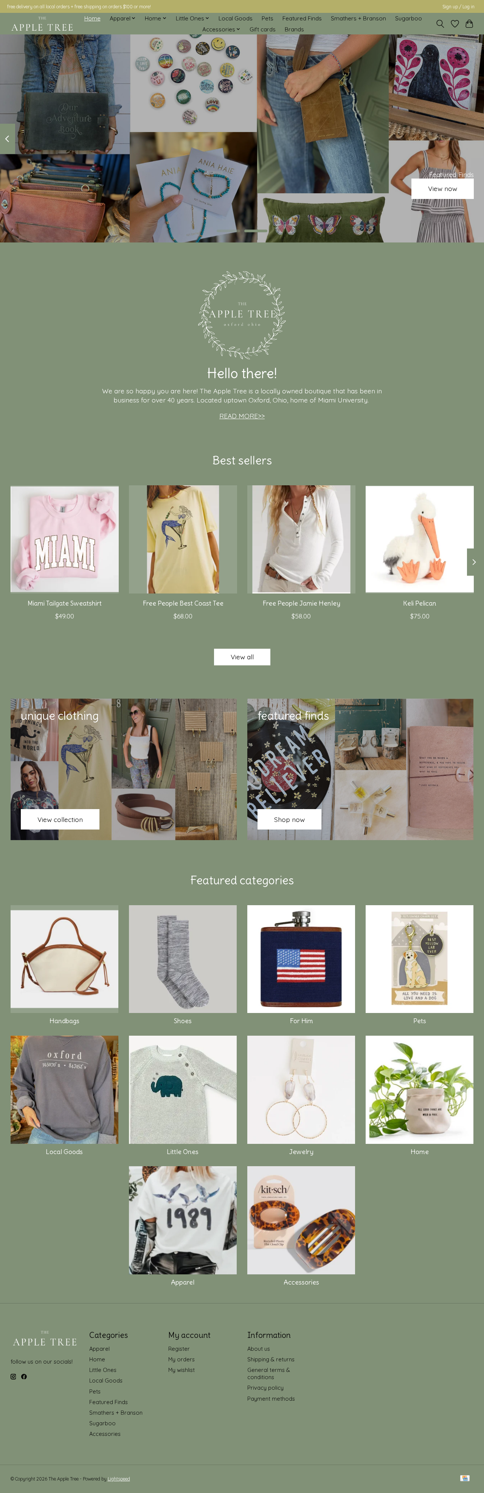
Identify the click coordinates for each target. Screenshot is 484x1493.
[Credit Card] (465, 1478)
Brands (294, 29)
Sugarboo (408, 18)
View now (442, 189)
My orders (181, 1359)
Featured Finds (302, 18)
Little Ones (183, 1152)
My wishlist (181, 1369)
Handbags (64, 1021)
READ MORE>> (242, 416)
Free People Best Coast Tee (182, 603)
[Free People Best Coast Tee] (183, 539)
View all (242, 657)
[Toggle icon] (439, 24)
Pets (267, 18)
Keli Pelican (419, 603)
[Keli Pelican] (420, 539)
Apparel (182, 1282)
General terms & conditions (268, 1373)
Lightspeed (119, 1479)
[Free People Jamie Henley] (301, 539)
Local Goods (236, 18)
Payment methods (271, 1398)
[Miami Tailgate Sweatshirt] (65, 539)
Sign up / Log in (458, 6)
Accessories (301, 1282)
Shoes (183, 1021)
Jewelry (301, 1152)
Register (179, 1348)
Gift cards (263, 29)
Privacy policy (265, 1387)
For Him (301, 1021)
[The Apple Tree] (42, 23)
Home (92, 18)
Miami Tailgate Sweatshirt (64, 603)
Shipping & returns (271, 1359)
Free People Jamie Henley (301, 603)
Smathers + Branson (358, 18)
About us (258, 1348)
